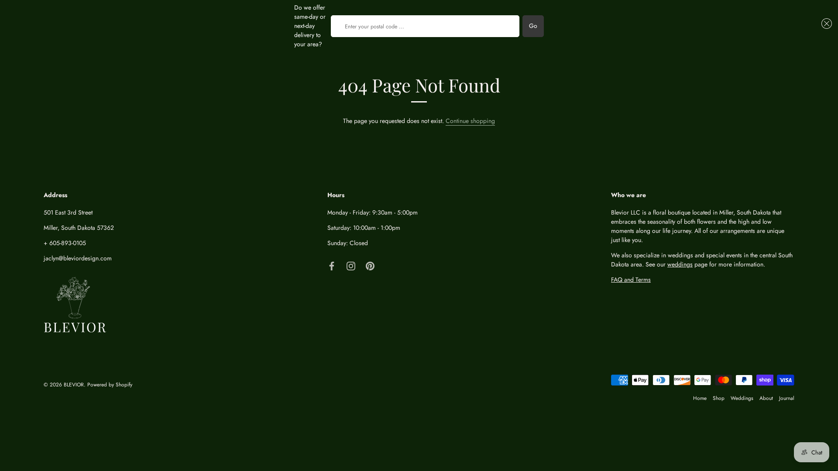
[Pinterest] (370, 265)
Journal (786, 398)
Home (700, 398)
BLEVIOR (74, 384)
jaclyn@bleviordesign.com (78, 258)
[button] (825, 23)
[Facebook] (331, 265)
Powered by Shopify (109, 384)
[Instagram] (351, 265)
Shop (719, 398)
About (766, 398)
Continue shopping (470, 120)
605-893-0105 (67, 243)
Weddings (742, 398)
